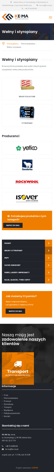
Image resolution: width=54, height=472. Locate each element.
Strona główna (12, 43)
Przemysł (7, 401)
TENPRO (34, 468)
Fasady (7, 243)
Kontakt (7, 416)
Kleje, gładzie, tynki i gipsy (17, 280)
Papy (6, 258)
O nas (6, 395)
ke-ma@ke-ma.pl (45, 5)
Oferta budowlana (11, 398)
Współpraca (8, 410)
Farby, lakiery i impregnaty (17, 272)
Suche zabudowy (12, 265)
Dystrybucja (8, 404)
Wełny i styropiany (13, 250)
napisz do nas (12, 225)
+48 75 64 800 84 (31, 8)
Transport (8, 407)
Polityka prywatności (12, 413)
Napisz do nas (15, 311)
